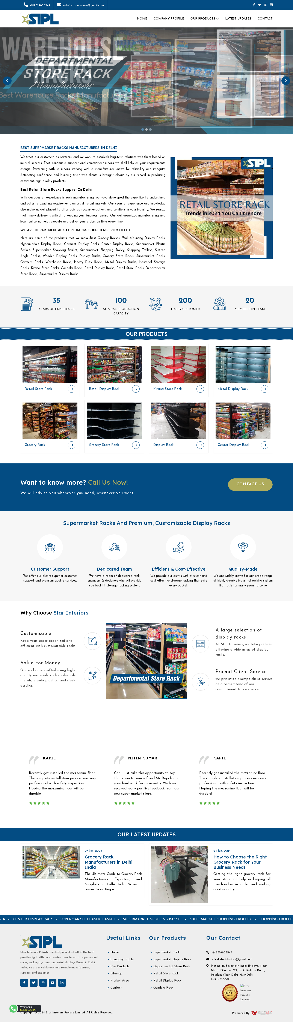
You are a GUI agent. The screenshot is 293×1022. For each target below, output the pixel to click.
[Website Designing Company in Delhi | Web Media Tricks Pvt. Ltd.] (262, 1013)
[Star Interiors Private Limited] (41, 18)
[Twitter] (259, 5)
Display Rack (163, 445)
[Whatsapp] (25, 1008)
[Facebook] (254, 5)
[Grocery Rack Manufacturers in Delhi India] (51, 862)
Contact (265, 18)
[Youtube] (52, 983)
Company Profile (169, 18)
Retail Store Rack (38, 389)
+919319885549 (40, 5)
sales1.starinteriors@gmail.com (83, 5)
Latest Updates (238, 18)
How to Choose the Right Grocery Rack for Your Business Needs (240, 862)
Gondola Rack (163, 987)
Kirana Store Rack (167, 389)
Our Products (120, 966)
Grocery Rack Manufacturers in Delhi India (108, 862)
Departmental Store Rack (171, 966)
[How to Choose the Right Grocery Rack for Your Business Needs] (179, 874)
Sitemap (116, 973)
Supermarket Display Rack (172, 959)
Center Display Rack (233, 445)
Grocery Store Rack (104, 445)
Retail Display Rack (104, 389)
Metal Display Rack (233, 389)
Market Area (119, 980)
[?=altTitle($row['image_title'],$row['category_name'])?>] (50, 364)
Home (142, 18)
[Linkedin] (271, 5)
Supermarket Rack (166, 952)
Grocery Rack (35, 445)
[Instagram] (265, 5)
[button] (7, 80)
